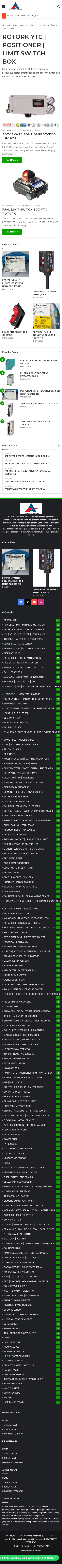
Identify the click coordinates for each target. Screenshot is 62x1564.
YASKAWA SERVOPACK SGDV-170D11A (40, 403)
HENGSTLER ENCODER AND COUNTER (23, 1077)
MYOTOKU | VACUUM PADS (18, 1305)
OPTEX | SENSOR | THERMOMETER (21, 1035)
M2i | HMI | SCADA (13, 1082)
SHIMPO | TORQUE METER (17, 1300)
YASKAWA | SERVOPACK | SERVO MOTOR (24, 677)
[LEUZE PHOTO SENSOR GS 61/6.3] (15, 316)
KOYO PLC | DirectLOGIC (16, 942)
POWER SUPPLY (12, 1139)
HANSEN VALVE (11, 1370)
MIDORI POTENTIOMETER (16, 1058)
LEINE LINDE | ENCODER (16, 1129)
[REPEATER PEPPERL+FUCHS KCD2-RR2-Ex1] (10, 364)
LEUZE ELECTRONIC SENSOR (18, 643)
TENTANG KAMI (9, 1425)
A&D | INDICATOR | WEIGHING (19, 1291)
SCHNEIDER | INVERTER (16, 796)
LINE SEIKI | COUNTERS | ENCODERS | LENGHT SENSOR (32, 994)
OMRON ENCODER (12, 1393)
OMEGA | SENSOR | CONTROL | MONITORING (26, 1224)
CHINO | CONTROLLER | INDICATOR (21, 956)
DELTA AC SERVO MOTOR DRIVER (20, 773)
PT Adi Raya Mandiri (12, 130)
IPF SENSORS (10, 1144)
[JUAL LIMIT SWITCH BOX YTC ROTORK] (31, 184)
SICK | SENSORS (12, 653)
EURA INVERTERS (12, 1219)
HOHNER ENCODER (13, 965)
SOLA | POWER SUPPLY (16, 1286)
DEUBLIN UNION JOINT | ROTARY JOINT (24, 984)
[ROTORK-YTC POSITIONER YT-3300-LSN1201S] (31, 107)
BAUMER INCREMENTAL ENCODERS (22, 806)
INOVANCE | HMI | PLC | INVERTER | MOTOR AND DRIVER (32, 686)
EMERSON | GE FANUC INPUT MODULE (23, 667)
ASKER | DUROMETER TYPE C (18, 1215)
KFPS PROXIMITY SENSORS (17, 1106)
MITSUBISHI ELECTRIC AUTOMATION (22, 658)
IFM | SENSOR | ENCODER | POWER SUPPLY (26, 634)
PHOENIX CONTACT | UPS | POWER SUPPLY (26, 839)
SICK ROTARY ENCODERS (16, 787)
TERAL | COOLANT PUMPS (17, 1096)
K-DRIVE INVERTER (13, 1383)
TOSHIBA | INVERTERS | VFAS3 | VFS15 (23, 639)
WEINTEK (8, 1397)
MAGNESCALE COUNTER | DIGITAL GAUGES (26, 1253)
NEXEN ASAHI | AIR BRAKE (17, 1191)
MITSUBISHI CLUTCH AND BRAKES (21, 853)
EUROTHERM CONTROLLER (17, 1092)
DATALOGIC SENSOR (14, 1153)
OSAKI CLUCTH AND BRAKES (18, 1177)
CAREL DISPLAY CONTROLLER (19, 1262)
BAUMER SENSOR (13, 727)
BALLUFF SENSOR (13, 672)
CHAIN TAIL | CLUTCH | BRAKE (19, 825)
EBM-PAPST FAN (12, 718)
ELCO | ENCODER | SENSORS (18, 877)
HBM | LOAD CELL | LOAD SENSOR (21, 1276)
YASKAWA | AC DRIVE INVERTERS (20, 886)
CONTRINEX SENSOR (14, 1374)
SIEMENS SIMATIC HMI (15, 703)
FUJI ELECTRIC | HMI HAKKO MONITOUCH (25, 625)
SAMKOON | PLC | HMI (15, 1238)
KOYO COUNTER (11, 1388)
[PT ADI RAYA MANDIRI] (15, 6)
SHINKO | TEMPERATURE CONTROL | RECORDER (28, 1020)
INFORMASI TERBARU (14, 1402)
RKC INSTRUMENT (13, 858)
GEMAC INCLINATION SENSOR (19, 1120)
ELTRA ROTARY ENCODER (17, 913)
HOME (5, 1420)
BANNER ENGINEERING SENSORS (20, 946)
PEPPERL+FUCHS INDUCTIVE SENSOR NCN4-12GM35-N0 (12, 283)
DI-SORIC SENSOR (13, 1310)
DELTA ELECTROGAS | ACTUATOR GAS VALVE (27, 1115)
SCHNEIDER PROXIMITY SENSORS (21, 1044)
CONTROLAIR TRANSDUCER (18, 815)
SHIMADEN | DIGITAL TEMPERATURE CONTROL (27, 1011)
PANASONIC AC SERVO (15, 834)
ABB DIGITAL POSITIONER (16, 863)
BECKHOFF (9, 754)
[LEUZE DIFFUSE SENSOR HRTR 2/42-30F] (46, 270)
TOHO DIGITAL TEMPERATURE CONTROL (24, 989)
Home (7, 25)
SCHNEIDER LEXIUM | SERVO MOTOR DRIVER (26, 896)
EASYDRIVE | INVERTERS (16, 961)
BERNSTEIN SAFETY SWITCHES (19, 1365)
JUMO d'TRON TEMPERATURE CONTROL (24, 1167)
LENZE (7, 1338)
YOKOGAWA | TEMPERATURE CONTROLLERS (26, 918)
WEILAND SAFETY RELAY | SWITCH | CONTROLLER (29, 1210)
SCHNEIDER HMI (12, 1248)
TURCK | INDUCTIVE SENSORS (19, 1054)
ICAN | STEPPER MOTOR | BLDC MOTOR (24, 1205)
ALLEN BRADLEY (12, 1134)
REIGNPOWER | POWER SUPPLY (20, 1101)
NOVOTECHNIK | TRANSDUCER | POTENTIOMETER (29, 708)
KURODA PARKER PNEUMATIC (19, 1272)
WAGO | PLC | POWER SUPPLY (19, 740)
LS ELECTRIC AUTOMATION (17, 1049)
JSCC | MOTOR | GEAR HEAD (18, 868)
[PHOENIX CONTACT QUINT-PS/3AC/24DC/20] (10, 379)
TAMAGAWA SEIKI (12, 1328)
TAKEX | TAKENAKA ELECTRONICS (21, 1016)
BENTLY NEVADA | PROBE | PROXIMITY (23, 908)
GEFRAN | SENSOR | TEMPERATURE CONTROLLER (29, 1243)
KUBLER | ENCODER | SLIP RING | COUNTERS (26, 759)
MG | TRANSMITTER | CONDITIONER (28, 699)
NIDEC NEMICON (12, 1342)
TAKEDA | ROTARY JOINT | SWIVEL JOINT (23, 1379)
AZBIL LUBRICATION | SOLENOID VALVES (24, 1125)
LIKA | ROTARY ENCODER (16, 801)
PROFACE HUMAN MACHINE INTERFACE (24, 629)
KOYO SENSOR (11, 1068)
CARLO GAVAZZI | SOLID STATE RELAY (23, 1267)
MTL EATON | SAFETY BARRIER (19, 970)
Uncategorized (10, 1324)
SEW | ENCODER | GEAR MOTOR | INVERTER (26, 1281)
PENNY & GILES (11, 872)
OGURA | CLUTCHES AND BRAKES (21, 1314)
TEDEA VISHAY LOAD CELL (17, 1196)
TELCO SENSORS (12, 749)
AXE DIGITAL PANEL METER (24, 937)
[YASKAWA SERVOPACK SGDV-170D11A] (10, 410)
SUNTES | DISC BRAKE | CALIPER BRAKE (24, 1087)
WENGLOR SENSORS (14, 980)
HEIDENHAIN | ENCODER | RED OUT (22, 763)
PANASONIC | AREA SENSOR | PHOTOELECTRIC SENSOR (32, 732)
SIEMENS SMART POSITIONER (19, 1201)
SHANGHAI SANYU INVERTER (19, 882)
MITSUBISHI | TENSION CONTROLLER (22, 923)
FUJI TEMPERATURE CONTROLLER (21, 844)
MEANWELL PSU (11, 1347)
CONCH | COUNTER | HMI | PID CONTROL (24, 1030)
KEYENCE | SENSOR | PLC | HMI (19, 681)
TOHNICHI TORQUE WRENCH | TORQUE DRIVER (28, 1186)
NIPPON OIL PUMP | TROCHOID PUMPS (23, 782)
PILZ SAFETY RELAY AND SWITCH (21, 662)
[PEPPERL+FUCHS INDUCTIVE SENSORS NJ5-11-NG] (46, 316)
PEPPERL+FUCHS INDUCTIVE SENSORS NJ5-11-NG (44, 335)
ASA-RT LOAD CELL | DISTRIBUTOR (21, 1295)
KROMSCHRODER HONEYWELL (19, 830)
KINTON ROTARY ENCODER (17, 1356)
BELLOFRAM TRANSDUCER (17, 1182)
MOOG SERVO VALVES (15, 975)
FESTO (7, 1163)
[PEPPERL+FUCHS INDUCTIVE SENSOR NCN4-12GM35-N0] (15, 264)
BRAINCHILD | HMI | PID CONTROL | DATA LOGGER (29, 1229)
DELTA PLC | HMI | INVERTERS (19, 777)
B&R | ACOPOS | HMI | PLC (17, 722)
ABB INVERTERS (12, 891)
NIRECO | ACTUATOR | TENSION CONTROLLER (27, 951)
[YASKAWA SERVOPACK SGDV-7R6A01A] (10, 428)
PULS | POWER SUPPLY (15, 932)
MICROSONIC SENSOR (15, 1158)
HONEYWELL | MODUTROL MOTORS (22, 694)
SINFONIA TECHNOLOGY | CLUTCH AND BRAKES (28, 768)
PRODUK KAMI (18, 25)
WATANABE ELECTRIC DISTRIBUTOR (22, 1039)
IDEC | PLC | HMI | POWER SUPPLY (21, 744)
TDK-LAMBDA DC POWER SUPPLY (20, 1333)
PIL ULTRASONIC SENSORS (17, 1001)
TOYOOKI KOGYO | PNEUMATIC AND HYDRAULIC (28, 820)
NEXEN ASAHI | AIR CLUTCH (18, 1234)
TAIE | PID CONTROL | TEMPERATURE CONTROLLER (29, 927)
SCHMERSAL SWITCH (14, 1351)
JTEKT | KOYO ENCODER (16, 713)
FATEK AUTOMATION (14, 1063)
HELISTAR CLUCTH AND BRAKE (19, 1148)
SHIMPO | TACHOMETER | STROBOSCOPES (25, 1110)
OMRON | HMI (11, 1006)
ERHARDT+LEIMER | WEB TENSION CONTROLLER (28, 811)
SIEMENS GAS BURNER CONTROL (20, 1172)
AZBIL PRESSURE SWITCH (17, 1025)
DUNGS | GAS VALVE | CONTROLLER (22, 1257)
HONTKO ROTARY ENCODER (18, 1319)
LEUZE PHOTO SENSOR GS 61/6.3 (22, 16)
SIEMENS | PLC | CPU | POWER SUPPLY (23, 792)
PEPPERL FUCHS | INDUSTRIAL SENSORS (24, 648)
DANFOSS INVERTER (13, 1361)
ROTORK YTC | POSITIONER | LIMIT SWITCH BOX (28, 1073)
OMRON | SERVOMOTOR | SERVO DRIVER (24, 849)
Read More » (12, 160)
